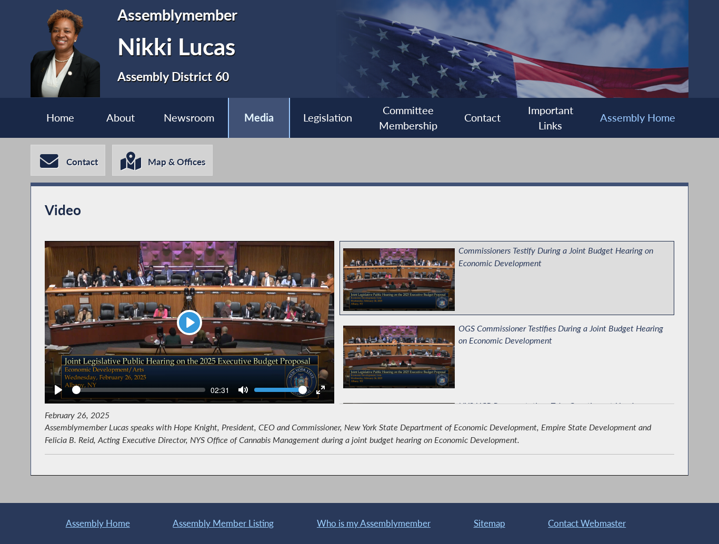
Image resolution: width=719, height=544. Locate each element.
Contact (482, 118)
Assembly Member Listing (223, 523)
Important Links (550, 118)
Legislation (327, 118)
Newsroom (189, 118)
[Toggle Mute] (243, 389)
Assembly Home (637, 118)
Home (60, 118)
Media (259, 118)
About (120, 118)
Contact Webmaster (587, 523)
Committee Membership (408, 118)
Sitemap (489, 523)
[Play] (58, 389)
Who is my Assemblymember (374, 523)
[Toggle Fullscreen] (320, 389)
